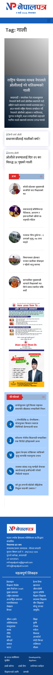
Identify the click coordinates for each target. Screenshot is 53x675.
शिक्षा (35, 619)
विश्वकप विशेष (13, 585)
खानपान (36, 585)
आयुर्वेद (36, 610)
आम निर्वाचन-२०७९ (15, 589)
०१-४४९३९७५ (13, 559)
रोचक (35, 626)
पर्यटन (35, 630)
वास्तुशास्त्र (11, 626)
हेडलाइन (10, 582)
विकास (36, 633)
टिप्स (9, 637)
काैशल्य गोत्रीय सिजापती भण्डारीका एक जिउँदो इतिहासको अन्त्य (30, 439)
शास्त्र (9, 630)
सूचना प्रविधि (38, 592)
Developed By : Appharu (35, 659)
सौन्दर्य (9, 640)
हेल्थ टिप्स (37, 582)
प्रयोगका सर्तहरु (37, 666)
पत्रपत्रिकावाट (12, 603)
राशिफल (36, 644)
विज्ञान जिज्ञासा (39, 596)
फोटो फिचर (38, 640)
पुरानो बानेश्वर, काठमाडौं (16, 555)
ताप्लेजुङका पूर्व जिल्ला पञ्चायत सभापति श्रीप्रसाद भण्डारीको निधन (30, 407)
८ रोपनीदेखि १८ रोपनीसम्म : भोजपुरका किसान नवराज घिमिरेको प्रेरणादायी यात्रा (27, 423)
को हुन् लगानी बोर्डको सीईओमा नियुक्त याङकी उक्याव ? (29, 486)
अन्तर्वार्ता (37, 637)
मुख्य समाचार (12, 592)
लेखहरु (10, 606)
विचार (9, 610)
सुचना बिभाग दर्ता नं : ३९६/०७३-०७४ (22, 552)
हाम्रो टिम (22, 666)
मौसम (35, 648)
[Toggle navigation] (49, 20)
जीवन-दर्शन (12, 619)
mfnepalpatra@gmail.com (20, 563)
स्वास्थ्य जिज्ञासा (40, 599)
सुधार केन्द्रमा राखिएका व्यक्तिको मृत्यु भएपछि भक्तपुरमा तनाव (30, 454)
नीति (8, 633)
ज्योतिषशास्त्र (12, 623)
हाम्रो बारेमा (9, 666)
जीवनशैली (37, 589)
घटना (9, 648)
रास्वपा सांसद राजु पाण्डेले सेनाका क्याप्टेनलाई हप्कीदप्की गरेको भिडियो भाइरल (30, 470)
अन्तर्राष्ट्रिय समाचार (14, 599)
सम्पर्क (26, 672)
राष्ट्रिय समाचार (13, 596)
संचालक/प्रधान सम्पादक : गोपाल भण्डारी (24, 548)
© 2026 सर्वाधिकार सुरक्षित (12, 659)
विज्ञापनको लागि (12, 672)
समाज (9, 644)
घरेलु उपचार (38, 606)
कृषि (35, 623)
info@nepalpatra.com (17, 566)
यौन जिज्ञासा (38, 603)
